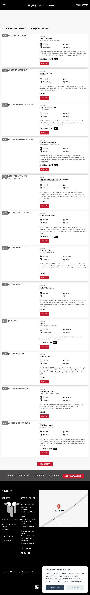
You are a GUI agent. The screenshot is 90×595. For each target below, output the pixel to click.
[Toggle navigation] (4, 5)
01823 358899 (82, 5)
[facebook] (22, 553)
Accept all (55, 587)
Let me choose (75, 581)
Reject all (75, 587)
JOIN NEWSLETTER (73, 476)
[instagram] (26, 553)
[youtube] (30, 553)
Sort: (5, 15)
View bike (44, 63)
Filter (82, 14)
